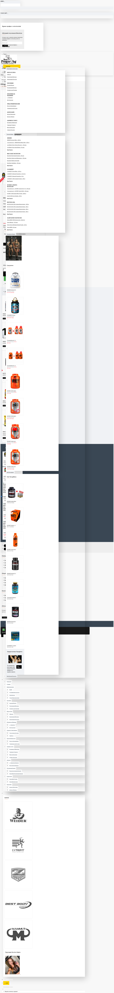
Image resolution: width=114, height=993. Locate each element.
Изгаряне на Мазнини (11, 94)
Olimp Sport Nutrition (14, 217)
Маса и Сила (11, 72)
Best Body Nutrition (13, 153)
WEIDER (9, 138)
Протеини (10, 83)
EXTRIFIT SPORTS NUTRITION (12, 185)
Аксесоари (10, 112)
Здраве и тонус (12, 120)
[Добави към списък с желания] (5, 292)
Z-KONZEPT (10, 169)
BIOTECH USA (11, 202)
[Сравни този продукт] (10, 292)
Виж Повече (18, 667)
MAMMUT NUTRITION (4, 992)
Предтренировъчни (13, 103)
